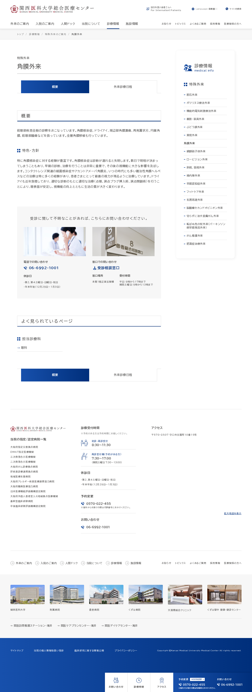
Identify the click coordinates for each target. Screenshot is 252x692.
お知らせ (166, 563)
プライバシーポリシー (126, 650)
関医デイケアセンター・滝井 (121, 625)
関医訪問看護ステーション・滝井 (33, 625)
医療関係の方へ (232, 563)
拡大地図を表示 (232, 513)
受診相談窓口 (108, 268)
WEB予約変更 (196, 679)
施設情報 (136, 563)
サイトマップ (16, 650)
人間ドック (71, 563)
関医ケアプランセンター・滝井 (78, 625)
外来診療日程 (123, 86)
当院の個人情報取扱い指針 (49, 650)
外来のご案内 (24, 563)
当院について (94, 563)
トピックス (180, 563)
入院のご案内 (49, 563)
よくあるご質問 (198, 563)
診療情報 (116, 563)
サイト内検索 (236, 9)
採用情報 (215, 563)
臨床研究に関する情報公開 (89, 650)
